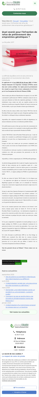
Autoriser (23, 261)
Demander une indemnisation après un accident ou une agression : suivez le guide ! (20, 292)
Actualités (24, 21)
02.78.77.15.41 (20, 9)
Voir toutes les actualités (19, 312)
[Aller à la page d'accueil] (11, 3)
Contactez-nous (19, 13)
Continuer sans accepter (9, 380)
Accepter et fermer (20, 392)
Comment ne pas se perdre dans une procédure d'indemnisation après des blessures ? (19, 299)
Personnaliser (20, 387)
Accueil (16, 21)
